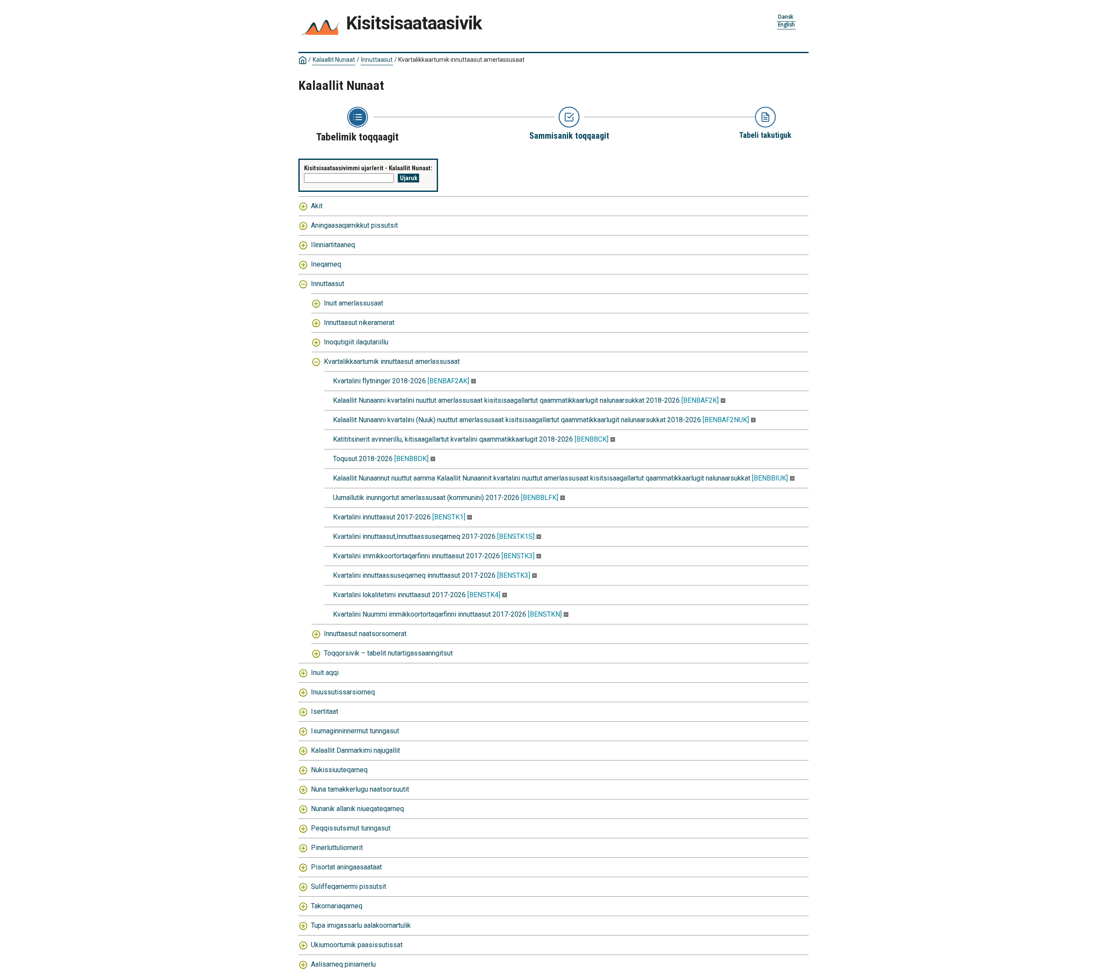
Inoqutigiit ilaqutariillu (356, 342)
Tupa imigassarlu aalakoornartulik (361, 925)
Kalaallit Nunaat (334, 59)
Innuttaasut (377, 59)
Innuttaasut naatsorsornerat (365, 634)
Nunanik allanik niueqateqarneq (357, 809)
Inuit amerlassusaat (353, 303)
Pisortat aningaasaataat (346, 867)
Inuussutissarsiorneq (343, 692)
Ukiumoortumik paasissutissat (357, 945)
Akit (317, 206)
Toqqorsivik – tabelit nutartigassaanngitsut (388, 653)
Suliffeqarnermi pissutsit (348, 886)
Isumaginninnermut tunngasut (355, 731)
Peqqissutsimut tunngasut (350, 828)
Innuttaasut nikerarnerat (359, 322)
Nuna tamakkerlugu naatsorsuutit (360, 789)
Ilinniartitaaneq (333, 245)
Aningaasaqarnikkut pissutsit (354, 225)
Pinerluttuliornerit (337, 847)
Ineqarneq (326, 264)
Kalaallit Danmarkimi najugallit (355, 750)
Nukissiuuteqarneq (339, 770)
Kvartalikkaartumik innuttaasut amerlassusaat (392, 361)
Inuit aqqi (325, 672)
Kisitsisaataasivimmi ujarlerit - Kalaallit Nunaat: (368, 168)
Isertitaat (324, 711)
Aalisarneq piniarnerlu (343, 964)
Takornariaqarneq (336, 906)
